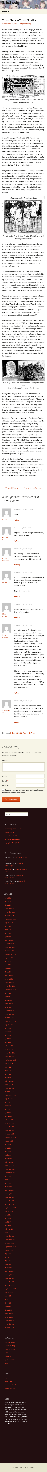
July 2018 (8, 1176)
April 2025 (8, 937)
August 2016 (9, 1250)
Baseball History (10, 1342)
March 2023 (8, 1000)
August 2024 (9, 958)
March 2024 (8, 972)
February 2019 (9, 1162)
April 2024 (8, 968)
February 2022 (9, 1046)
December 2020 (10, 1088)
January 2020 (9, 1123)
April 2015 (8, 1306)
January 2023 (9, 1007)
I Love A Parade (10, 487)
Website (5, 786)
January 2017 (9, 1232)
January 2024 (9, 979)
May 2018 (8, 1183)
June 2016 (8, 1257)
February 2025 (9, 940)
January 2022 (9, 1049)
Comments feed (10, 1385)
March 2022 (8, 1042)
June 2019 (8, 1148)
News (6, 1353)
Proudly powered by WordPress (23, 1467)
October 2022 (9, 1018)
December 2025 (10, 908)
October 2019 (9, 1134)
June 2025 (8, 930)
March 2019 (8, 1159)
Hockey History (10, 1349)
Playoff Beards (9, 832)
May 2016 (8, 1261)
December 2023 (10, 982)
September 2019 (10, 1137)
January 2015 (9, 1317)
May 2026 (8, 901)
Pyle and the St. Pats (34, 487)
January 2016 (9, 1275)
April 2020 (8, 1113)
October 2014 (9, 1328)
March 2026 (8, 905)
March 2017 (8, 1225)
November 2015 (10, 1282)
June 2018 (8, 1180)
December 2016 (10, 1236)
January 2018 (9, 1194)
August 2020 (9, 1099)
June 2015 (8, 1299)
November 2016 (10, 1240)
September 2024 (10, 954)
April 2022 (8, 1039)
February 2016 (9, 1271)
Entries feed (9, 1381)
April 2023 (8, 997)
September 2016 (10, 1247)
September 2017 (10, 1208)
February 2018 (9, 1190)
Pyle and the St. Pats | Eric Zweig (22, 733)
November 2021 (10, 1056)
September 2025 (10, 919)
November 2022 (10, 1014)
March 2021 (8, 1078)
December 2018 (10, 1169)
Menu (4, 11)
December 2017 (10, 1197)
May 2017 (8, 1218)
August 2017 (9, 1211)
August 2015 (9, 1292)
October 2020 (9, 1092)
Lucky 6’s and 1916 (11, 836)
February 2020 (9, 1120)
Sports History (26, 24)
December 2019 (10, 1127)
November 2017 (10, 1201)
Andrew (5, 519)
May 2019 (8, 1151)
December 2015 (10, 1278)
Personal (8, 1356)
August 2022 (9, 1025)
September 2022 (10, 1021)
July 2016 (8, 1254)
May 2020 (8, 1109)
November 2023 (10, 986)
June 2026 (8, 898)
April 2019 (8, 1155)
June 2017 (8, 1215)
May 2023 (8, 993)
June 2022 (8, 1032)
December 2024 (10, 944)
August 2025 (9, 923)
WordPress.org (10, 1388)
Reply (18, 520)
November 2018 (10, 1173)
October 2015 (9, 1285)
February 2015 (9, 1313)
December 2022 (10, 1011)
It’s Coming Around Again (13, 829)
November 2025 (10, 912)
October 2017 (9, 1204)
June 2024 (8, 965)
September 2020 (10, 1095)
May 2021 (8, 1074)
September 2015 (10, 1289)
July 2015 (8, 1296)
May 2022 (8, 1035)
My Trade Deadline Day (12, 839)
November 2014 (10, 1324)
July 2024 (8, 961)
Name (5, 776)
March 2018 (8, 1187)
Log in (7, 1378)
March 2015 (8, 1310)
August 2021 (9, 1063)
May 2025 (8, 933)
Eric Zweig (8, 869)
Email (5, 781)
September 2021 (10, 1060)
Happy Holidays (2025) (12, 843)
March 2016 (8, 1268)
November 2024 (10, 947)
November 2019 (10, 1130)
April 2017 (8, 1222)
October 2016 (9, 1243)
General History (10, 1346)
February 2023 (9, 1004)
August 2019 (9, 1141)
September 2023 (10, 989)
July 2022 (8, 1028)
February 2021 (9, 1081)
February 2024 (9, 975)
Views (7, 1363)
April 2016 (8, 1264)
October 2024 (9, 951)
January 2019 (9, 1166)
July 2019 (8, 1144)
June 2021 (8, 1070)
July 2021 (8, 1067)
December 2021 (10, 1053)
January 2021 (9, 1085)
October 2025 (9, 916)
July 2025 (8, 926)
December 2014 (10, 1321)
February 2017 (9, 1229)
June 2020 (8, 1106)
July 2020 (8, 1102)
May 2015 (8, 1303)
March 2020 (8, 1116)
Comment (6, 760)
